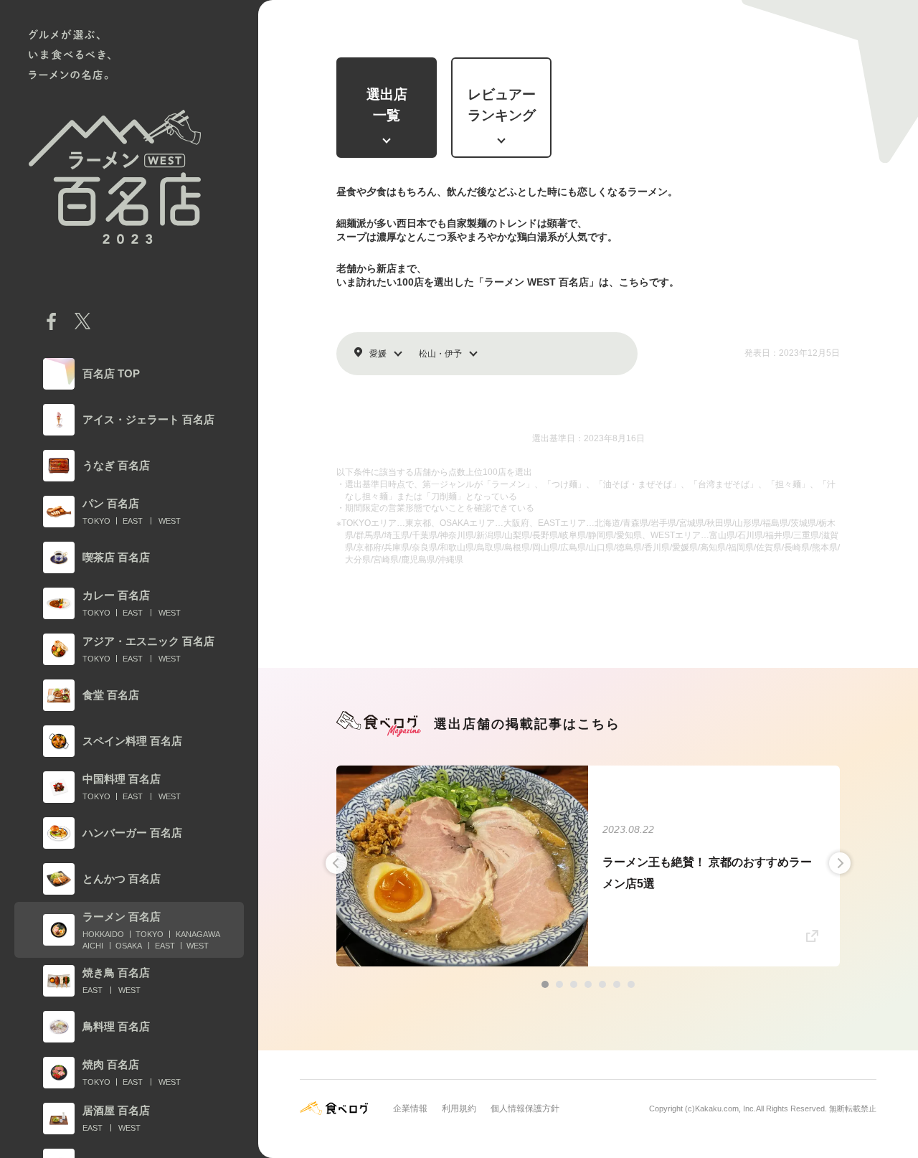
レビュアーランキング (502, 105)
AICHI (92, 945)
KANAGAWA (198, 934)
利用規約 (459, 1108)
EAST (133, 521)
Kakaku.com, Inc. (725, 1108)
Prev (336, 863)
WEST (169, 521)
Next (840, 863)
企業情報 (410, 1108)
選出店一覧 (386, 105)
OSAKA (128, 945)
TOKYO (96, 521)
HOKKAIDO (103, 934)
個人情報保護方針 (525, 1108)
